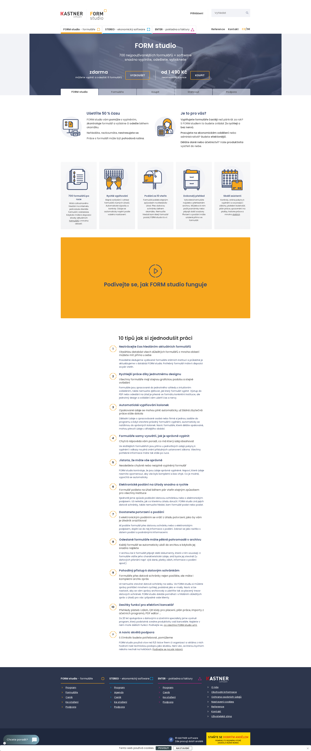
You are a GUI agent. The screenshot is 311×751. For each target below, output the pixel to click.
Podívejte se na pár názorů (168, 649)
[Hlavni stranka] (72, 15)
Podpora (71, 707)
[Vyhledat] (247, 13)
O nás (215, 687)
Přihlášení (196, 13)
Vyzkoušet (137, 75)
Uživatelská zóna (221, 716)
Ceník (69, 697)
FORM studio (79, 29)
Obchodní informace (224, 692)
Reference (218, 29)
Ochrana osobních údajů (226, 697)
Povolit (163, 748)
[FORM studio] (97, 15)
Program (71, 687)
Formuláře (72, 692)
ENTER (172, 29)
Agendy (119, 692)
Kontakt (233, 29)
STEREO (125, 29)
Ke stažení (72, 702)
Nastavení (182, 748)
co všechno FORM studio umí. (180, 625)
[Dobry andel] (228, 739)
